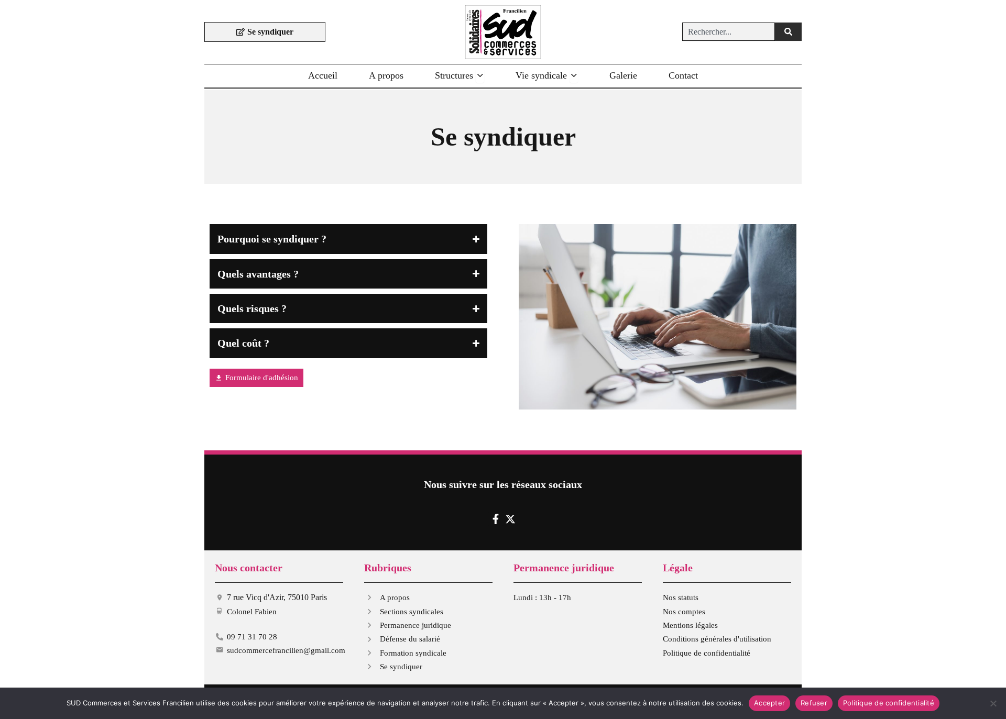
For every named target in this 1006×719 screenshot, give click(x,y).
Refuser (814, 703)
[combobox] (728, 32)
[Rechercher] (788, 32)
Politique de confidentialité (888, 703)
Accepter (769, 703)
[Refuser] (993, 703)
